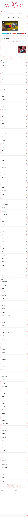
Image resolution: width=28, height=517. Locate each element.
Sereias (3, 235)
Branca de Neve (4, 93)
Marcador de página (4, 390)
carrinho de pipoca (4, 460)
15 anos (3, 62)
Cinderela (3, 123)
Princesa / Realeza (4, 224)
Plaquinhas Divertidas (4, 420)
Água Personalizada (4, 478)
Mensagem (3, 184)
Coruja (2, 127)
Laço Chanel (3, 370)
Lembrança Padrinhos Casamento (6, 373)
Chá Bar (3, 116)
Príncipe (3, 227)
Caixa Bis (3, 301)
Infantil (2, 170)
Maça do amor (3, 393)
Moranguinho (3, 194)
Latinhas (3, 369)
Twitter (5, 33)
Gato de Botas (3, 160)
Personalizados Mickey (4, 214)
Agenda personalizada (4, 284)
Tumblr (19, 33)
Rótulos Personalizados (4, 436)
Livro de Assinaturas (4, 380)
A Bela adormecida (4, 65)
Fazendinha (3, 143)
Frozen (2, 153)
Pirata (2, 217)
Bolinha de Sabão (4, 291)
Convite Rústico (3, 339)
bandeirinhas (3, 457)
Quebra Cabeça (3, 433)
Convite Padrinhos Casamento (5, 332)
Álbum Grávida (3, 481)
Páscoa (2, 228)
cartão (2, 461)
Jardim (2, 171)
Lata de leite (3, 366)
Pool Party (3, 221)
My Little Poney (3, 197)
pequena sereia (3, 271)
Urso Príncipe (3, 262)
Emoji (2, 139)
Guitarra (3, 163)
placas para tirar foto (4, 467)
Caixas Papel (3, 312)
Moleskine (3, 403)
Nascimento (3, 198)
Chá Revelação (3, 117)
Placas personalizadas (4, 417)
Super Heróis (3, 242)
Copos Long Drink (4, 343)
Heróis (2, 164)
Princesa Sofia (3, 225)
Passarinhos (3, 207)
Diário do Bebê (3, 349)
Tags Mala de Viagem (4, 444)
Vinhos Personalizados (4, 453)
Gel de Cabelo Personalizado (5, 359)
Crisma (2, 129)
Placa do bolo (3, 413)
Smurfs (2, 238)
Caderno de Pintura (4, 295)
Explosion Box (3, 352)
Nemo (2, 201)
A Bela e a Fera (3, 66)
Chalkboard (3, 325)
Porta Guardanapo (4, 424)
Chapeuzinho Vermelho (4, 109)
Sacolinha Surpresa (4, 437)
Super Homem (3, 244)
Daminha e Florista (4, 346)
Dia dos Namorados (4, 133)
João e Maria (3, 177)
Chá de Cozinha (3, 120)
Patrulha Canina (3, 210)
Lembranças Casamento (5, 376)
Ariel (2, 76)
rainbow (3, 272)
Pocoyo (3, 218)
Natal (2, 200)
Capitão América (4, 99)
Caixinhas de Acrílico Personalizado (6, 315)
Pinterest (24, 33)
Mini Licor (3, 396)
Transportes (3, 252)
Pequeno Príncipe (4, 211)
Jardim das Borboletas (4, 174)
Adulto (2, 69)
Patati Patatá (3, 208)
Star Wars (3, 241)
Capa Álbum (3, 319)
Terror (2, 245)
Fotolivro (3, 356)
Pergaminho (3, 406)
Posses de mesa (4, 427)
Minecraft (3, 187)
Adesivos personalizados (5, 282)
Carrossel (3, 103)
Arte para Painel (4, 285)
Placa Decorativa (4, 410)
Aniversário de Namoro (4, 73)
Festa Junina (3, 144)
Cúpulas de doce (4, 345)
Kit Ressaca (3, 363)
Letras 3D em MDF (4, 379)
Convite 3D (3, 329)
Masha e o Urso (4, 183)
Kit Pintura (3, 362)
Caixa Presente (3, 308)
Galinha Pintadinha (4, 157)
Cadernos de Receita (4, 298)
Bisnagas (3, 288)
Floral (2, 150)
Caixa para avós (3, 309)
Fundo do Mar (3, 154)
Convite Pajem (3, 335)
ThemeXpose (24, 515)
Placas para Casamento (4, 416)
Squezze (3, 440)
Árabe (2, 275)
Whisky (2, 268)
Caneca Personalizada (4, 318)
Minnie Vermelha (4, 190)
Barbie (2, 83)
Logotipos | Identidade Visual (5, 383)
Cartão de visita (4, 322)
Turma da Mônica (4, 255)
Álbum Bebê (3, 480)
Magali (2, 180)
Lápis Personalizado (4, 386)
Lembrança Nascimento (4, 372)
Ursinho (3, 261)
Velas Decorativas (4, 451)
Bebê (2, 86)
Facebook (10, 33)
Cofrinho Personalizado (4, 326)
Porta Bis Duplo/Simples (5, 423)
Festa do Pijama (4, 147)
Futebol (3, 156)
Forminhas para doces (4, 355)
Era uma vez (3, 140)
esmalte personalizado (4, 464)
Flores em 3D (3, 353)
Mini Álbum (3, 400)
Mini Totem (3, 397)
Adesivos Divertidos (4, 281)
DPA (2, 130)
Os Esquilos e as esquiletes (5, 204)
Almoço (2, 72)
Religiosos (3, 231)
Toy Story (3, 251)
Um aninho (3, 258)
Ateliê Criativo (8, 38)
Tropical (3, 254)
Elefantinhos (3, 137)
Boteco (2, 92)
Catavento (3, 106)
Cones (2, 328)
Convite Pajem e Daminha (5, 336)
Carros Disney (3, 102)
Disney (2, 136)
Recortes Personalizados (5, 434)
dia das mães (3, 269)
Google (14, 33)
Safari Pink (3, 234)
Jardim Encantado (4, 173)
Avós (2, 82)
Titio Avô (3, 248)
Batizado (3, 85)
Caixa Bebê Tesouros (4, 299)
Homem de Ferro (4, 167)
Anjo (2, 75)
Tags (2, 443)
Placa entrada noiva (4, 414)
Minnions (3, 191)
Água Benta (3, 477)
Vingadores (3, 265)
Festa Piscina (3, 146)
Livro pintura (3, 382)
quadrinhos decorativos (4, 470)
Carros (2, 100)
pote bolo (3, 468)
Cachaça (3, 96)
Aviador (3, 79)
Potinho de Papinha (4, 430)
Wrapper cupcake (4, 454)
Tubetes (3, 447)
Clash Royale (3, 126)
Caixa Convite (3, 302)
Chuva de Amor (3, 113)
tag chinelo (3, 474)
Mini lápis (3, 399)
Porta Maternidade (4, 426)
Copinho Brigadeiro (4, 342)
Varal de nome (3, 450)
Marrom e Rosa (3, 181)
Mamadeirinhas (3, 389)
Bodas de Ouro (3, 89)
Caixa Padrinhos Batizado (5, 305)
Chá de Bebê (3, 119)
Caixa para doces (4, 311)
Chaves (2, 110)
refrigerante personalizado (5, 471)
